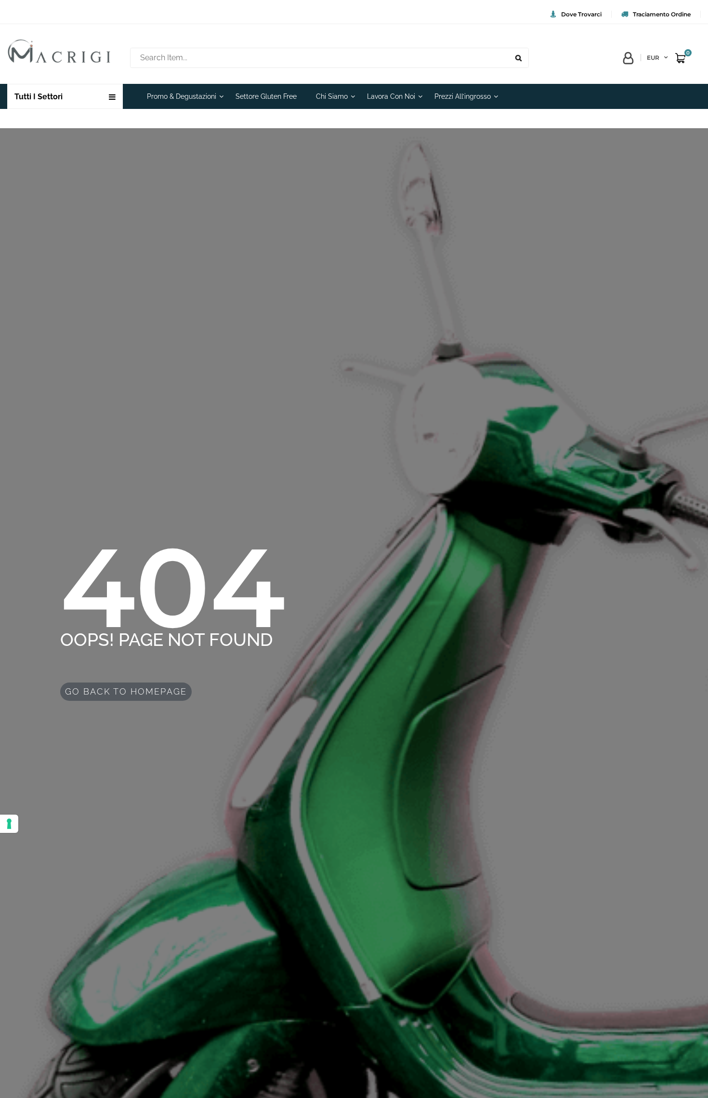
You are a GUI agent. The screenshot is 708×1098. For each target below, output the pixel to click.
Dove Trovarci (581, 14)
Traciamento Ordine (662, 14)
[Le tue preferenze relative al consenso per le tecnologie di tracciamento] (9, 824)
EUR (653, 57)
